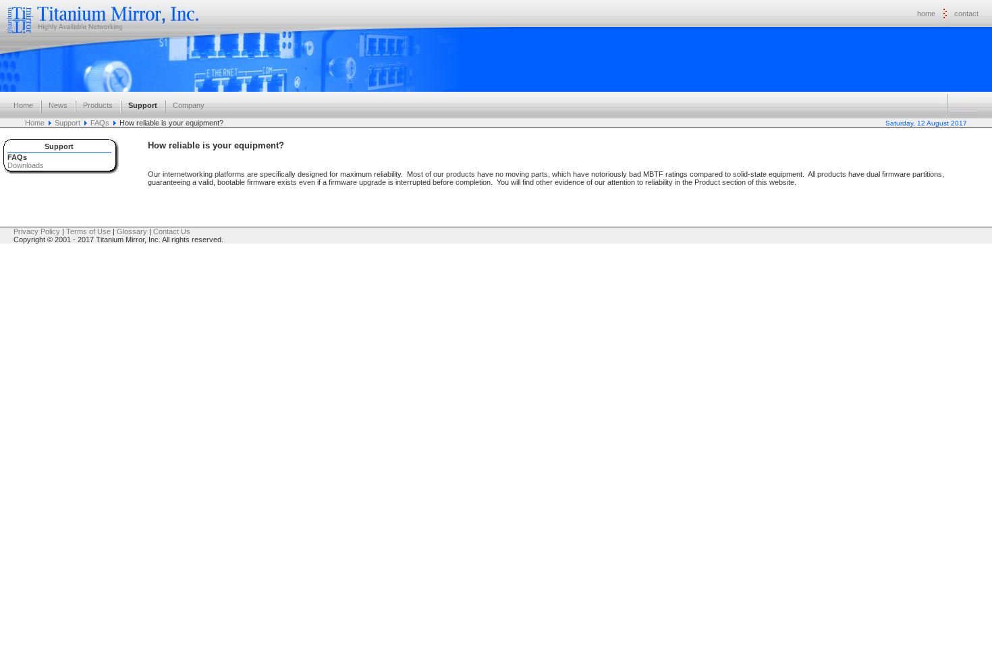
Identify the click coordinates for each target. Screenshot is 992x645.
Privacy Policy (36, 231)
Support (142, 105)
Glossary (132, 231)
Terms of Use (88, 231)
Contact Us (171, 231)
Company (188, 105)
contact (966, 13)
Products (98, 105)
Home (23, 105)
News (58, 105)
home (926, 13)
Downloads (25, 165)
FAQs (99, 123)
